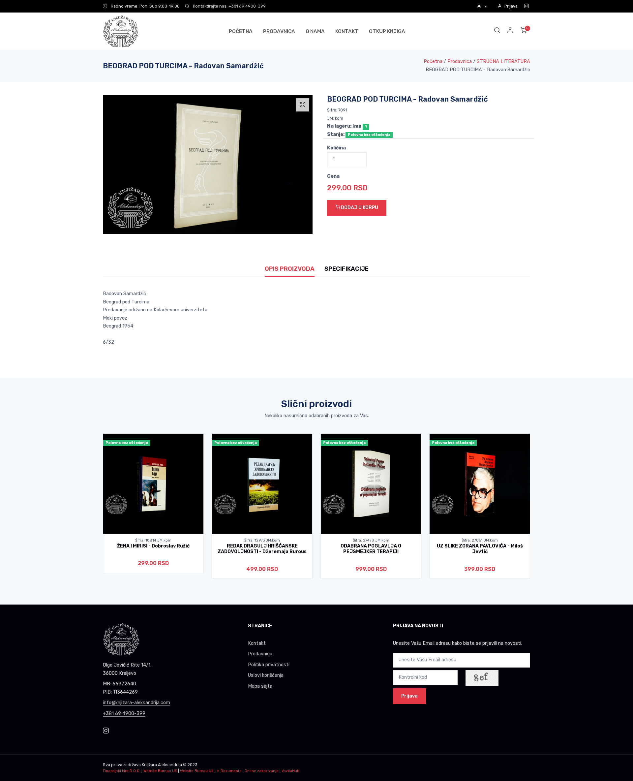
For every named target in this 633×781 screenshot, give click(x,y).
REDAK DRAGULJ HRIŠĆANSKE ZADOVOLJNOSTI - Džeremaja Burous (262, 548)
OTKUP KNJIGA (387, 31)
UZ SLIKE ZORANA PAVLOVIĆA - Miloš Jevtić (480, 548)
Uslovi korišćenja (266, 675)
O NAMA (315, 31)
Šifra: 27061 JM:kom (480, 540)
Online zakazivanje (262, 771)
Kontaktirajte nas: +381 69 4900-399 (229, 6)
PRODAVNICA (279, 31)
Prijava (511, 6)
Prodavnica (459, 61)
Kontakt (257, 643)
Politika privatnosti (268, 665)
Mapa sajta (260, 686)
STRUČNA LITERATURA (503, 61)
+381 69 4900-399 (124, 713)
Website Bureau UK (197, 771)
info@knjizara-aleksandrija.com (136, 702)
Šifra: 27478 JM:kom (371, 540)
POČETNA (241, 31)
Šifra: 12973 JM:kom (262, 540)
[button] (510, 31)
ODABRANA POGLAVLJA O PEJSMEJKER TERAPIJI (371, 548)
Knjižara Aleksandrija (162, 764)
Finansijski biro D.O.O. (121, 771)
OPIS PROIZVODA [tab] (290, 268)
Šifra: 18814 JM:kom (153, 540)
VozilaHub (290, 771)
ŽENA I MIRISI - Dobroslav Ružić (153, 546)
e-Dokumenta (229, 771)
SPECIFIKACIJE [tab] (346, 268)
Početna (433, 61)
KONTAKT (346, 31)
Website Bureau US (160, 771)
